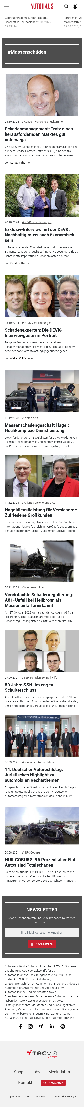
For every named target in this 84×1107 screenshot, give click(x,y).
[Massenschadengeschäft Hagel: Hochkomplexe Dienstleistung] (42, 391)
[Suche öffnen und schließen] (65, 6)
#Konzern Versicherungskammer (43, 121)
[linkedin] (52, 1026)
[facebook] (20, 1026)
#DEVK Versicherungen (36, 222)
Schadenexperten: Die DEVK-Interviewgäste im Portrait (33, 333)
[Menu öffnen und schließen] (7, 6)
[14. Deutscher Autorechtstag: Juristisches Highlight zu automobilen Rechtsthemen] (42, 736)
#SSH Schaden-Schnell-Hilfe (39, 677)
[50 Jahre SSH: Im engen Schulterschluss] (42, 651)
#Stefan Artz (30, 418)
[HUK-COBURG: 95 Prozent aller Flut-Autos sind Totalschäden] (42, 826)
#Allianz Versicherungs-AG (39, 502)
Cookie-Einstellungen (65, 1096)
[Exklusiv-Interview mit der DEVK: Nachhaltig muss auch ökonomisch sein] (42, 195)
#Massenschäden (33, 587)
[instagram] (30, 1026)
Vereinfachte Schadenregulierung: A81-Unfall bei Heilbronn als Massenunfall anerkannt (39, 600)
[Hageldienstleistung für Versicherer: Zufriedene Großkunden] (42, 476)
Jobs (35, 1071)
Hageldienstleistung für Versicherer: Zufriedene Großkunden (41, 512)
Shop (18, 1071)
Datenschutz (42, 1096)
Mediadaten (59, 1071)
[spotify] (62, 1026)
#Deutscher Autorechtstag (39, 762)
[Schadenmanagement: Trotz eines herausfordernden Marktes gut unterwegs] (42, 95)
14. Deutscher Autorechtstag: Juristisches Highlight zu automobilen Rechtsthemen (34, 775)
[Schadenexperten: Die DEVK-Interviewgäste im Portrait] (42, 296)
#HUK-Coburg (31, 852)
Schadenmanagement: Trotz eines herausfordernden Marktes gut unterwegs (39, 134)
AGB (27, 1096)
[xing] (41, 1026)
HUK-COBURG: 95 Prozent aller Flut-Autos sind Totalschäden (41, 862)
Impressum (13, 1096)
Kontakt (25, 1082)
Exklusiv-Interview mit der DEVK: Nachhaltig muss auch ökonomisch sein (39, 235)
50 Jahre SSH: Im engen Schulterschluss (29, 687)
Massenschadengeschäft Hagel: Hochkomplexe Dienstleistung (37, 428)
